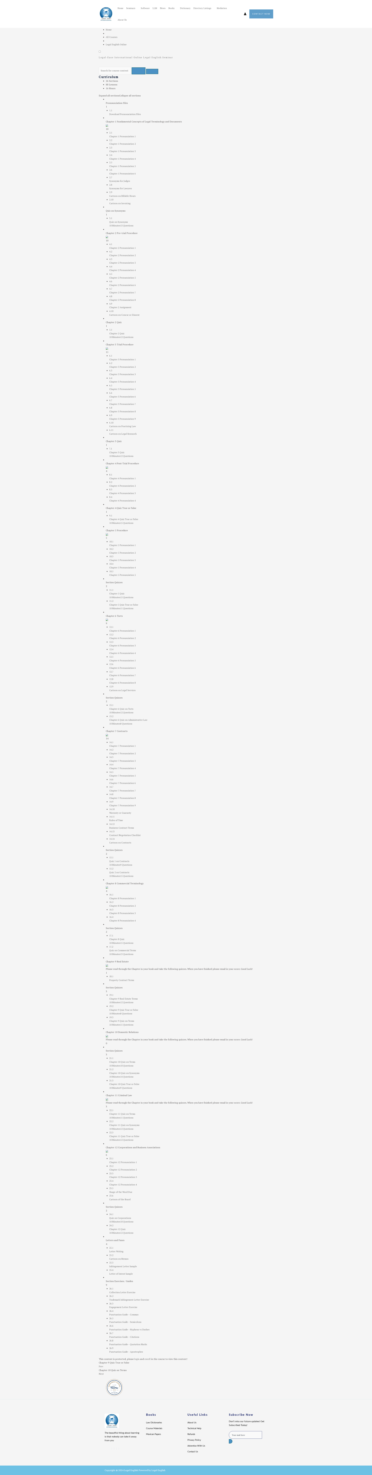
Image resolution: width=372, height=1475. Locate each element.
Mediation (222, 8)
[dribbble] (116, 1448)
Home (120, 8)
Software (145, 8)
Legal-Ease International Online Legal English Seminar (136, 57)
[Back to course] (100, 64)
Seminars (130, 8)
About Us (122, 19)
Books (171, 8)
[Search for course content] (138, 70)
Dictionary (185, 8)
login (136, 1359)
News (163, 8)
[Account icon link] (245, 14)
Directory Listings (202, 8)
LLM (155, 8)
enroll (147, 1359)
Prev (101, 1366)
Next (101, 1373)
